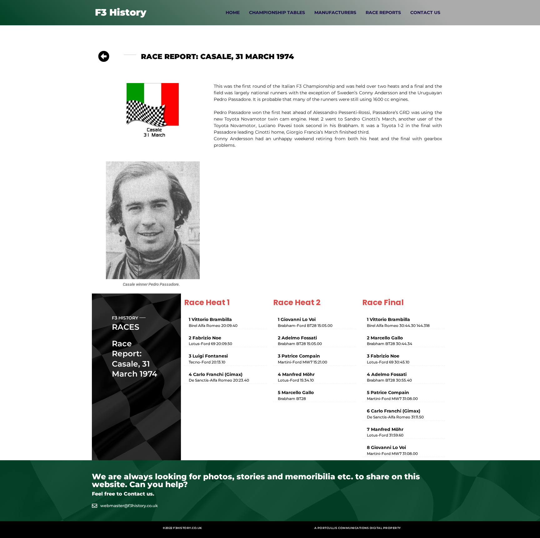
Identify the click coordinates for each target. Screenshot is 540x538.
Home (233, 12)
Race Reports (383, 12)
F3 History (120, 12)
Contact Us (425, 12)
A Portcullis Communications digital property (357, 528)
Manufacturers (335, 12)
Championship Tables (277, 12)
